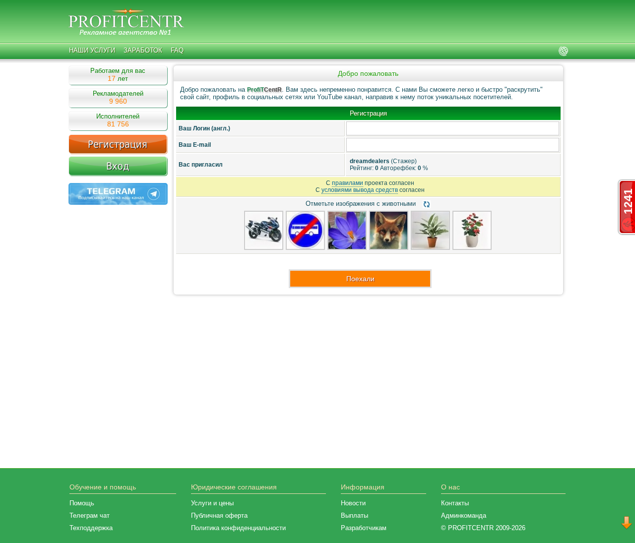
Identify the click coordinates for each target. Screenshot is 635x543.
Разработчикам (363, 528)
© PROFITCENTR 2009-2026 (483, 528)
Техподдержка (91, 528)
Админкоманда (463, 515)
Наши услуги (92, 50)
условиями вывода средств (359, 189)
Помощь (81, 503)
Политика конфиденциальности (238, 528)
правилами (347, 183)
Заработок (143, 50)
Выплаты (354, 515)
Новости (353, 503)
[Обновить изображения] (427, 204)
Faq (177, 50)
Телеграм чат (89, 515)
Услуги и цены (212, 503)
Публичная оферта (219, 515)
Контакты (455, 503)
